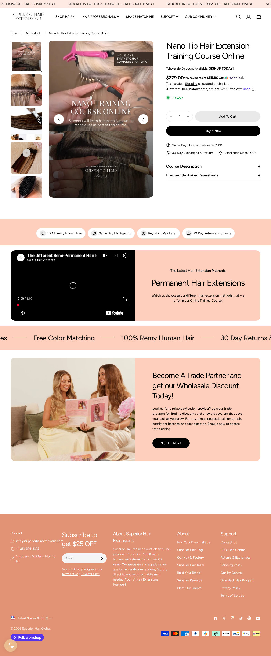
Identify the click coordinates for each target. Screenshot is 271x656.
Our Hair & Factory (190, 557)
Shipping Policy (231, 565)
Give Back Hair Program (237, 580)
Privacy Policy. (90, 573)
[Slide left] (59, 119)
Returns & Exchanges (235, 557)
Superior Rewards (189, 580)
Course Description (184, 166)
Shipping (191, 84)
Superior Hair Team (190, 565)
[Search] (238, 16)
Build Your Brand (188, 573)
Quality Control (231, 573)
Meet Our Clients (189, 588)
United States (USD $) (32, 618)
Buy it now (213, 131)
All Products (33, 33)
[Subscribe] (101, 558)
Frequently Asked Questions (192, 175)
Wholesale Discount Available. (200, 68)
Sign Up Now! (171, 443)
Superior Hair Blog (190, 550)
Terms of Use (70, 573)
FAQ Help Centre (233, 550)
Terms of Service (232, 595)
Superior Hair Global (36, 628)
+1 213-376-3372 (27, 549)
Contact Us (229, 542)
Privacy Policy (230, 588)
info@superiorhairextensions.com (39, 541)
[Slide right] (143, 119)
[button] (214, 78)
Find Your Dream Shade (193, 542)
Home (14, 33)
